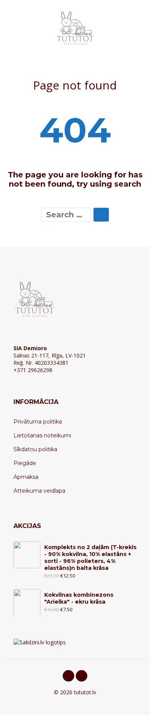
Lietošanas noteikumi (42, 435)
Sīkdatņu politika (35, 449)
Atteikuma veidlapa (39, 490)
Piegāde (24, 463)
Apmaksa (25, 476)
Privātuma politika (37, 421)
